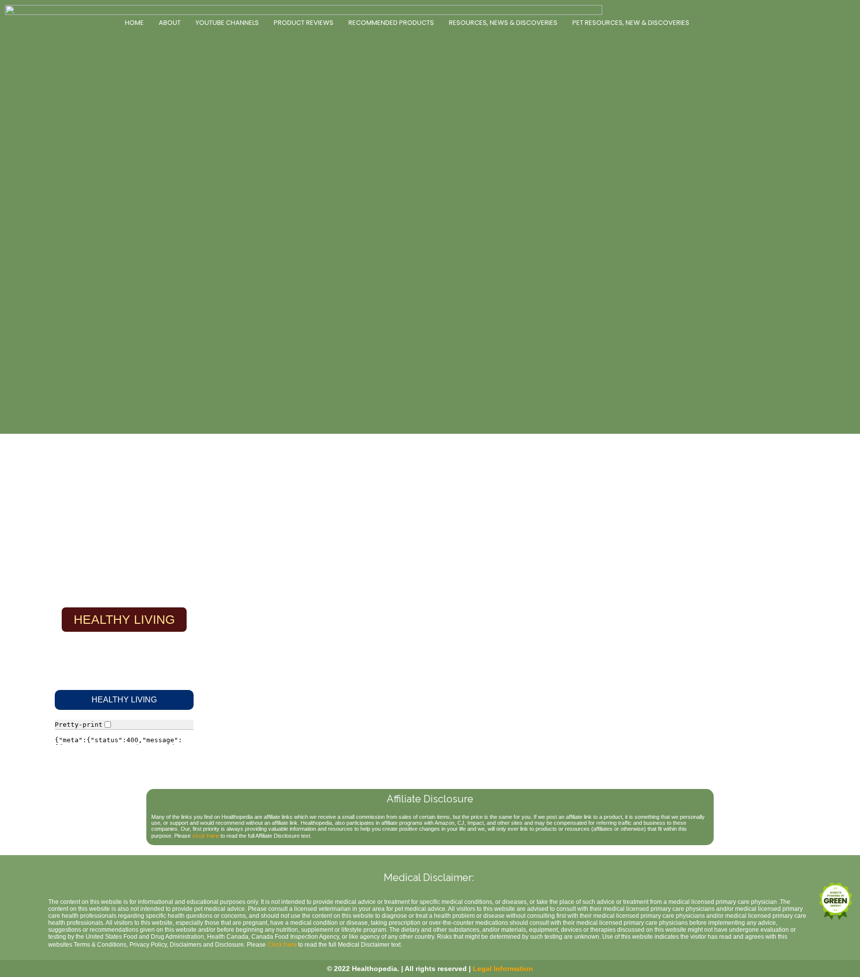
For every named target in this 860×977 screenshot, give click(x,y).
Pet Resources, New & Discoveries (630, 22)
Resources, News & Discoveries (503, 22)
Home (134, 22)
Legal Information (503, 969)
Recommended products (391, 22)
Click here (282, 944)
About (170, 22)
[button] (124, 700)
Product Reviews (303, 22)
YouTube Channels (227, 22)
